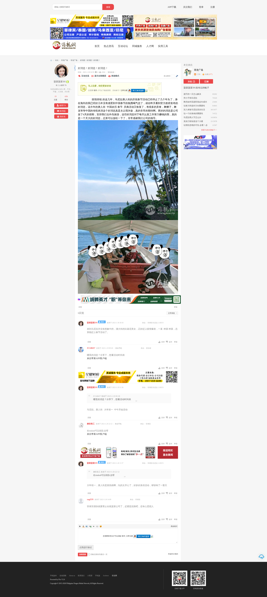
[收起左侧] (74, 68)
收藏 (208, 74)
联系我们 (81, 576)
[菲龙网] (64, 49)
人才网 (150, 46)
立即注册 (124, 90)
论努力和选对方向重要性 (194, 106)
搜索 (108, 7)
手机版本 (53, 576)
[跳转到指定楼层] (177, 76)
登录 (201, 7)
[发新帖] (191, 81)
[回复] (206, 81)
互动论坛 (123, 46)
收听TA (63, 105)
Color (83, 526)
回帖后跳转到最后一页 (99, 554)
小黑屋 (89, 576)
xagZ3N (90, 499)
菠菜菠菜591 (60, 81)
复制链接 (111, 72)
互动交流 (85, 76)
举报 (175, 307)
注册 (212, 7)
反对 (171, 342)
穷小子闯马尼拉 (190, 98)
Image (86, 526)
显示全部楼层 (100, 76)
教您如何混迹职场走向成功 (195, 102)
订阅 (198, 74)
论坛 (56, 60)
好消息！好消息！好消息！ (90, 60)
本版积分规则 (173, 554)
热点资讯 (109, 46)
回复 (80, 307)
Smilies (100, 526)
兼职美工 (91, 424)
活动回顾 (63, 576)
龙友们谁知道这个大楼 (193, 121)
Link (90, 526)
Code (97, 526)
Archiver (106, 576)
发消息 (63, 111)
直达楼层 (167, 76)
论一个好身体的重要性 (193, 113)
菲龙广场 (64, 60)
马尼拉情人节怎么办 (192, 117)
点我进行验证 (85, 547)
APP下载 (172, 7)
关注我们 (187, 7)
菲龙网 (51, 60)
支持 (163, 342)
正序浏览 (171, 313)
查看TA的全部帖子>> (209, 130)
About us (72, 576)
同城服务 (137, 46)
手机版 (97, 576)
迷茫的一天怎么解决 (192, 94)
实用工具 (163, 46)
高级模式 (174, 526)
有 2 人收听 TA (61, 85)
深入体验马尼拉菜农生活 (194, 110)
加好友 (63, 117)
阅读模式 (115, 76)
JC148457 (91, 348)
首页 (97, 46)
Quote (93, 526)
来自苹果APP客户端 (97, 358)
